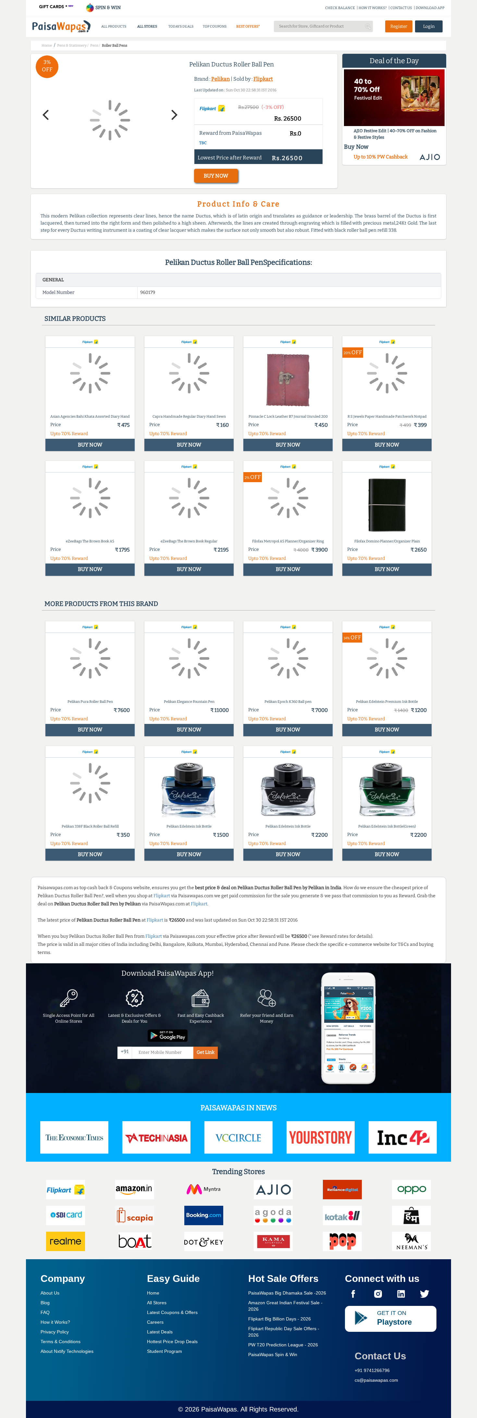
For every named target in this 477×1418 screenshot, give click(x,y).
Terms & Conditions (60, 1341)
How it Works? (55, 1322)
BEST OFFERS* (248, 26)
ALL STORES (147, 26)
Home (153, 1293)
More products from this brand (101, 604)
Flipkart (263, 79)
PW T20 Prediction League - (283, 1344)
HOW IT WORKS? (373, 8)
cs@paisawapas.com (376, 1380)
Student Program (164, 1351)
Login (429, 26)
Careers (155, 1322)
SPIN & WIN (107, 7)
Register (398, 26)
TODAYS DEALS (180, 26)
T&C (203, 143)
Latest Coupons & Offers (172, 1312)
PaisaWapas (219, 1409)
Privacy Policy (55, 1331)
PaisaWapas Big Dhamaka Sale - (287, 1293)
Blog (45, 1302)
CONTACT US (401, 8)
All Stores (156, 1302)
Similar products (75, 318)
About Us (50, 1293)
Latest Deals (160, 1331)
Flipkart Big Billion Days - (279, 1318)
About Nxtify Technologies (67, 1351)
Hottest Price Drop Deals (172, 1341)
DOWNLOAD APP (430, 8)
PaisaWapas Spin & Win (272, 1354)
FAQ (45, 1312)
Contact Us (380, 1356)
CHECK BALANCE (340, 8)
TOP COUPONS (214, 26)
